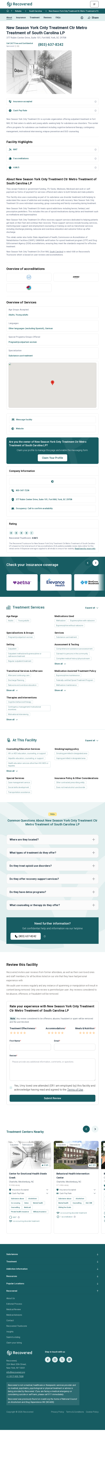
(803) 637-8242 (27, 936)
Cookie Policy (92, 1412)
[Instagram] (55, 1359)
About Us (10, 1298)
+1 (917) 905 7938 (14, 1376)
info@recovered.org (15, 1372)
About (9, 17)
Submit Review (52, 1098)
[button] (15, 46)
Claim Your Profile (52, 457)
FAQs (58, 17)
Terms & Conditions (75, 1412)
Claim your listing (14, 1342)
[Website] (52, 481)
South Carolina (35, 11)
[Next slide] (95, 563)
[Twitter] (62, 1359)
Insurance (21, 17)
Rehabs (18, 11)
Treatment (34, 17)
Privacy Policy (57, 1412)
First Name (15, 1041)
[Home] (7, 11)
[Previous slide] (88, 563)
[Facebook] (48, 1359)
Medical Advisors (14, 1315)
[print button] (81, 17)
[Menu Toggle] (94, 4)
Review (13, 1055)
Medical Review (13, 1309)
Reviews (48, 17)
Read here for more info (85, 549)
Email (56, 1041)
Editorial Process (14, 1304)
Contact (10, 1320)
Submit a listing (13, 1337)
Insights (9, 1331)
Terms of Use (75, 1089)
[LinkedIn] (69, 1359)
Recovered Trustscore (16, 1326)
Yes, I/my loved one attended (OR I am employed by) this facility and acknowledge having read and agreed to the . (54, 1087)
